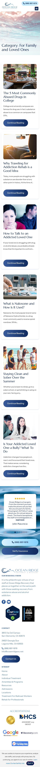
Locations (6, 692)
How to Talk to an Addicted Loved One (17, 235)
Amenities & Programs (12, 682)
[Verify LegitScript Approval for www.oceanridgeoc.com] (12, 620)
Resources (6, 685)
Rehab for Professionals (13, 700)
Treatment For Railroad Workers (17, 696)
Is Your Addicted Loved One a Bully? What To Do (19, 447)
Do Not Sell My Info (17, 763)
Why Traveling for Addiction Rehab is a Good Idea (17, 167)
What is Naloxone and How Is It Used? (18, 305)
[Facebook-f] (4, 602)
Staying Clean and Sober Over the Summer (15, 377)
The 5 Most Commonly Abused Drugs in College (19, 96)
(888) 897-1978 (10, 648)
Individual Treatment (11, 678)
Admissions (7, 689)
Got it (30, 763)
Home (4, 671)
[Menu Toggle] (36, 8)
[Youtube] (9, 602)
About (5, 675)
